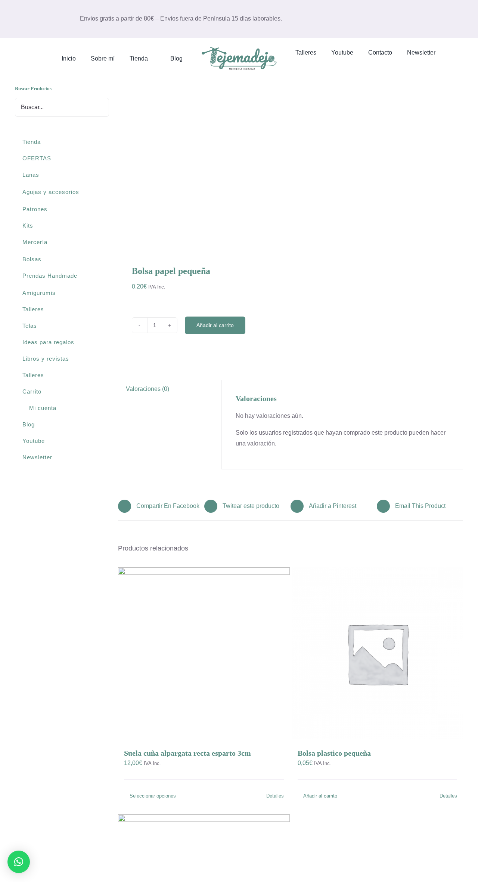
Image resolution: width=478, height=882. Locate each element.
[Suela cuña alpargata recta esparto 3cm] (204, 653)
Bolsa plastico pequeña (334, 753)
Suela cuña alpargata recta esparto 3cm (187, 753)
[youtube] (436, 19)
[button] (18, 862)
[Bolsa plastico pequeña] (377, 653)
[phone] (460, 19)
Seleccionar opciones (153, 796)
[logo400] (239, 48)
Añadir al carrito (215, 325)
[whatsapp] (448, 19)
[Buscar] (332, 64)
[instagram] (412, 19)
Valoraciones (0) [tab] (147, 389)
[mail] (424, 19)
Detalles (275, 796)
